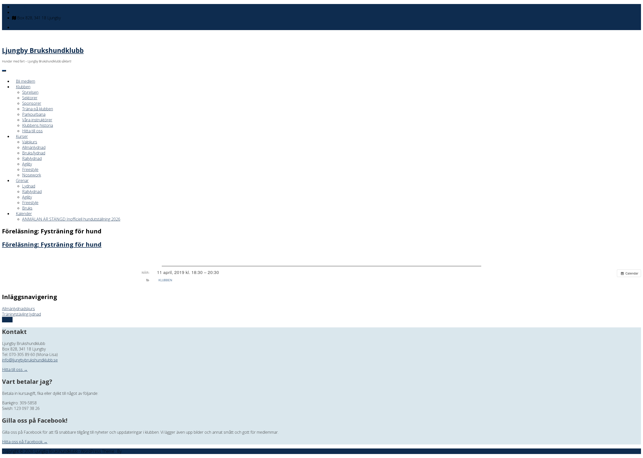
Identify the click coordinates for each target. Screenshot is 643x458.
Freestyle (30, 169)
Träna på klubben (37, 109)
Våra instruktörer (37, 120)
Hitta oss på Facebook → (24, 441)
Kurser (22, 136)
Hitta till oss (32, 131)
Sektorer (29, 98)
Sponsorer (31, 103)
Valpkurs (29, 142)
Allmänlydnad (33, 147)
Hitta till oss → (15, 369)
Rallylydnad (32, 158)
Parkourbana (33, 114)
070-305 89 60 (28, 12)
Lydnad (28, 186)
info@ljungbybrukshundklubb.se (44, 7)
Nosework (31, 175)
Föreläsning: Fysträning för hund (51, 244)
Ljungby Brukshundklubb (43, 50)
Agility (27, 164)
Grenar (22, 180)
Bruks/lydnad (33, 153)
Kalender (24, 213)
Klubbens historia (37, 125)
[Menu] (4, 70)
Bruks (27, 208)
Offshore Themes (138, 451)
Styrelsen (30, 92)
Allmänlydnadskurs (18, 308)
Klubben (23, 86)
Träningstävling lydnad (21, 314)
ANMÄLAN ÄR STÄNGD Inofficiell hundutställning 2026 (71, 219)
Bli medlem (25, 81)
